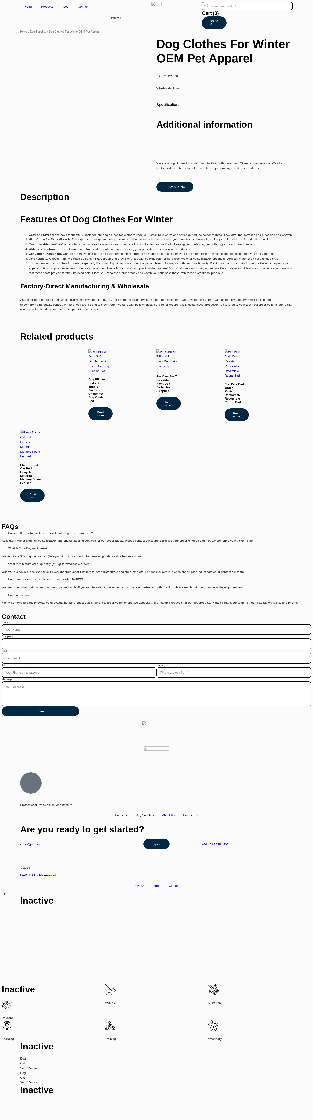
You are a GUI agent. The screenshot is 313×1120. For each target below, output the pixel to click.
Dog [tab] (23, 1058)
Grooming (214, 1002)
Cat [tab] (22, 1063)
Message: (7, 679)
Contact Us (190, 815)
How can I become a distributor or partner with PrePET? (45, 579)
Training (110, 1039)
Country (161, 665)
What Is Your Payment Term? (27, 548)
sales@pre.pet (30, 844)
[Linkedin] (48, 761)
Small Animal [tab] (28, 1068)
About (65, 6)
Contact (83, 6)
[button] (156, 533)
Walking (110, 1002)
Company (7, 636)
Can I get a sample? (21, 595)
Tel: (4, 665)
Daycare (7, 1017)
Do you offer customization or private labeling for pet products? (50, 533)
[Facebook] (37, 761)
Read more (100, 413)
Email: (5, 650)
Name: (5, 622)
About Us (168, 815)
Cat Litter (121, 815)
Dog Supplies (38, 31)
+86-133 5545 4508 (215, 844)
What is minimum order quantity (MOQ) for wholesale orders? (49, 564)
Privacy (139, 885)
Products (47, 6)
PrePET (116, 17)
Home (28, 6)
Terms (156, 885)
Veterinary (215, 1039)
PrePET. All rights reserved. (38, 875)
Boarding (8, 1039)
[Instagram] (25, 761)
